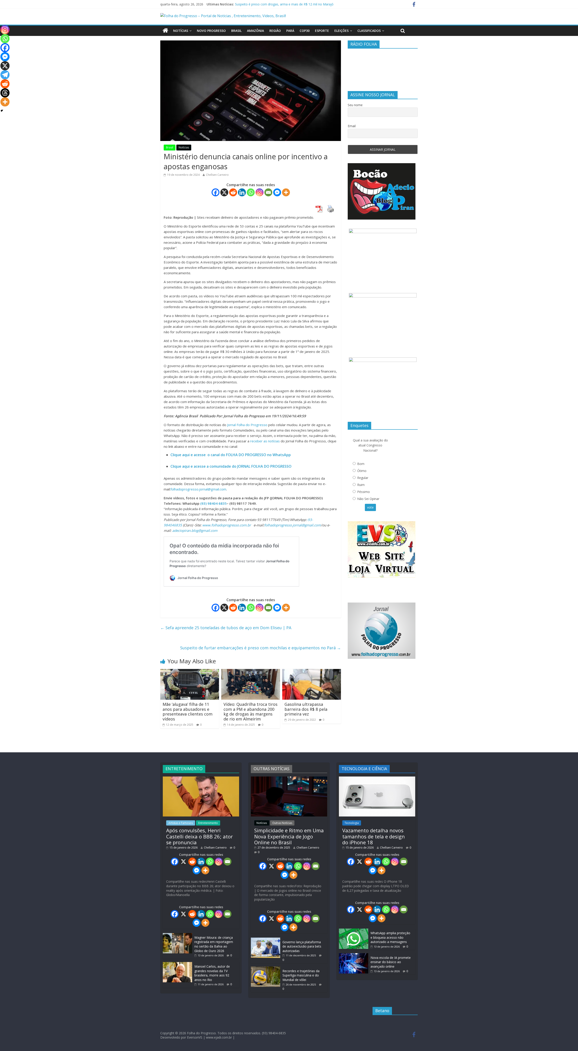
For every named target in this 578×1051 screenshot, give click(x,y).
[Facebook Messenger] (277, 192)
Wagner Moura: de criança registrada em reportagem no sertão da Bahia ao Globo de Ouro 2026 (213, 944)
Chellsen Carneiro (217, 175)
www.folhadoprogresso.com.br (226, 525)
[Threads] (4, 92)
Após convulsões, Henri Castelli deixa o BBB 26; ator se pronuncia (199, 836)
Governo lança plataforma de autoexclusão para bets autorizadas (301, 946)
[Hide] (2, 111)
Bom (360, 464)
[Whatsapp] (251, 192)
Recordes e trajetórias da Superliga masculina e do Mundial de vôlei (300, 975)
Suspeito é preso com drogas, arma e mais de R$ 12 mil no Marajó (284, 4)
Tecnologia (352, 823)
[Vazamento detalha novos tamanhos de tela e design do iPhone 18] (377, 779)
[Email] (268, 192)
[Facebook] (215, 192)
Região (275, 30)
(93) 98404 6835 (213, 503)
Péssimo (363, 492)
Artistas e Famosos (180, 823)
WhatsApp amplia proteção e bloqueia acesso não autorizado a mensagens (390, 937)
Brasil (236, 30)
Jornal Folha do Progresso (247, 424)
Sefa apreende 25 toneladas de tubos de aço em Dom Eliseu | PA (225, 627)
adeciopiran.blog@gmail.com (194, 530)
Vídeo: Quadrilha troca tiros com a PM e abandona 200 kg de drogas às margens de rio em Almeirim (250, 711)
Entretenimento (208, 823)
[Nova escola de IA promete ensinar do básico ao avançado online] (353, 955)
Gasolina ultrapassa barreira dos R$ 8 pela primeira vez (305, 709)
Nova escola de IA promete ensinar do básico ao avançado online (391, 962)
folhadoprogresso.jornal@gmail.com (198, 489)
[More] (286, 192)
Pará (290, 30)
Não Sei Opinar (368, 499)
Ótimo (361, 471)
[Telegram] (4, 74)
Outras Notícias (282, 823)
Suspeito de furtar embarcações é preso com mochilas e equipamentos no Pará (260, 647)
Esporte (322, 30)
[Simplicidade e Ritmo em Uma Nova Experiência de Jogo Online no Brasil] (289, 779)
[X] (224, 192)
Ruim (361, 485)
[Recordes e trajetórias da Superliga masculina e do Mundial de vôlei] (265, 969)
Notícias (180, 30)
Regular (362, 478)
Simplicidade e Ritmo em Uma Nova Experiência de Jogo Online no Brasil (289, 836)
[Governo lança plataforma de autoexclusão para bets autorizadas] (265, 940)
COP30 (305, 30)
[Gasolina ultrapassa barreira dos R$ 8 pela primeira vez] (311, 671)
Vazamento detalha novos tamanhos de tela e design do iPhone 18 (373, 836)
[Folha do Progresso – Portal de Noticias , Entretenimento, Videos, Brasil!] (223, 15)
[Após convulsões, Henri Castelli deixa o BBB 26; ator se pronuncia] (201, 779)
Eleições (341, 30)
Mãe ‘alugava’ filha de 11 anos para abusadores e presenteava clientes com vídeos (187, 711)
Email (352, 126)
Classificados (369, 30)
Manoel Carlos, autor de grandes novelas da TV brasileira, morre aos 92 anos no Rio (212, 973)
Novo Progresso (211, 30)
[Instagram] (259, 192)
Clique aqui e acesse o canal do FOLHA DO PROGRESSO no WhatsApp (230, 454)
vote (370, 507)
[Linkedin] (242, 192)
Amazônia (255, 30)
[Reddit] (233, 192)
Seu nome (355, 105)
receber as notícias (265, 441)
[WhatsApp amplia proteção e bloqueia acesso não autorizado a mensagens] (353, 931)
